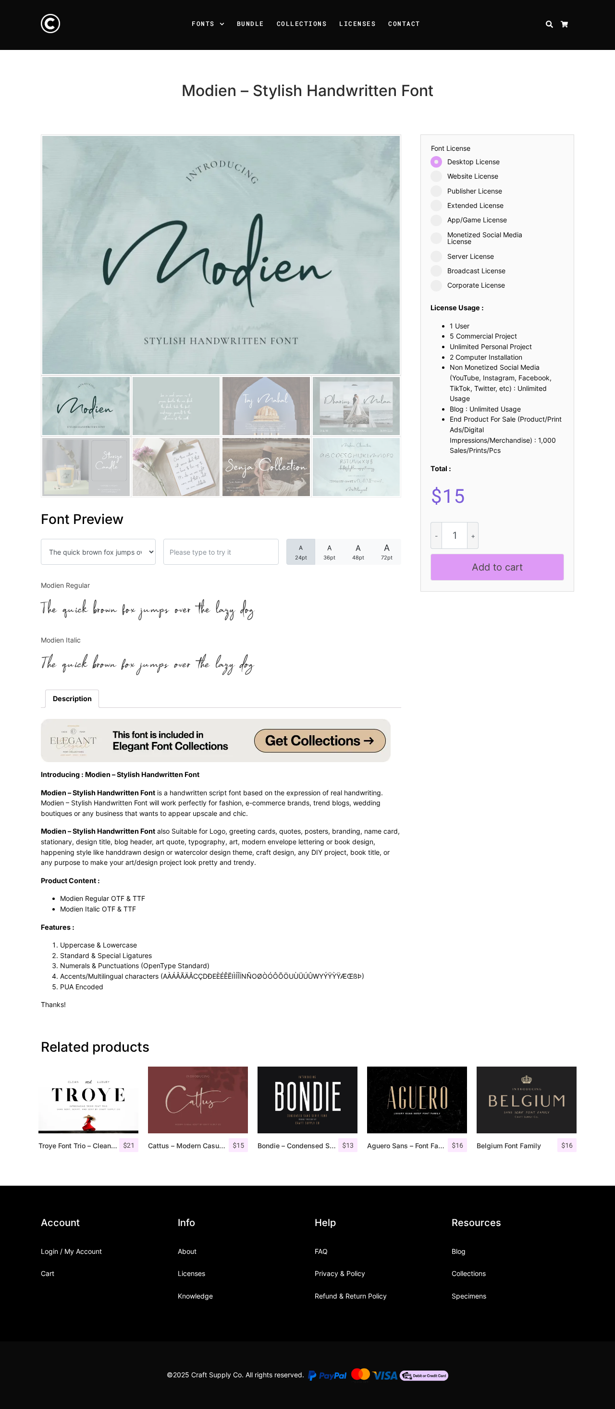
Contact (404, 23)
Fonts (203, 23)
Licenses (357, 23)
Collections (302, 23)
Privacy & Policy (340, 1273)
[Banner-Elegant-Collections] (216, 740)
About (187, 1251)
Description (72, 698)
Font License (450, 148)
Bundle (250, 23)
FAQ (321, 1251)
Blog (459, 1251)
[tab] (72, 699)
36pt (329, 552)
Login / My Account (71, 1251)
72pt (387, 552)
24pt (301, 552)
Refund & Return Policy (351, 1296)
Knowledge (195, 1296)
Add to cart (497, 567)
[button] (223, 25)
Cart (47, 1273)
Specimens (469, 1296)
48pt (358, 552)
